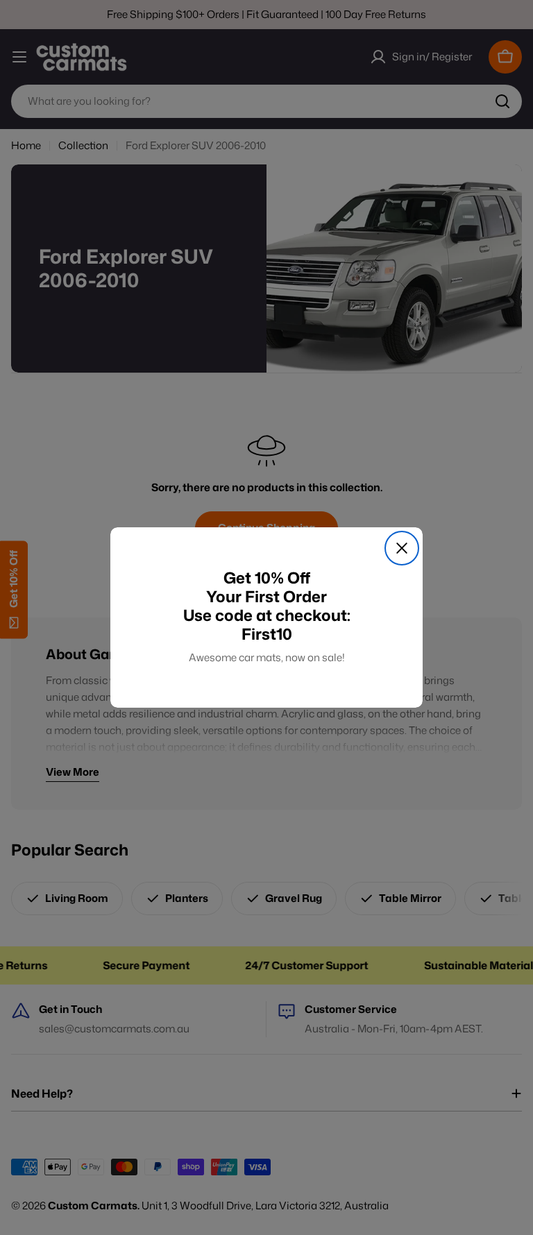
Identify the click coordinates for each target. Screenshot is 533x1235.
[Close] (402, 548)
